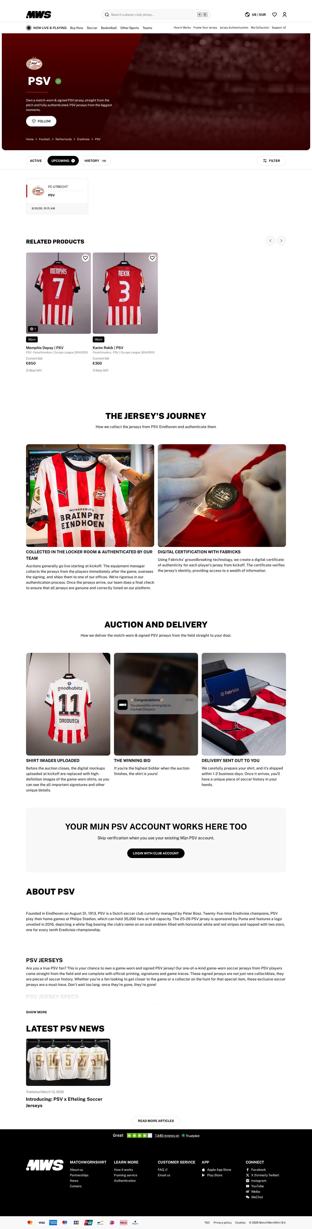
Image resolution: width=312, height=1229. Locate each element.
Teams (147, 28)
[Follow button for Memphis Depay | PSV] (85, 258)
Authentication (125, 1180)
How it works (123, 1169)
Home (30, 139)
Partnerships (79, 1175)
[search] (156, 15)
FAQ (161, 1169)
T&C (207, 1222)
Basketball (109, 28)
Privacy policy (223, 1222)
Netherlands (64, 139)
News (74, 1180)
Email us (164, 1175)
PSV (97, 139)
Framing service (125, 1175)
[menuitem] (255, 15)
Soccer (92, 28)
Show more (36, 1012)
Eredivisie (83, 139)
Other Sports (129, 28)
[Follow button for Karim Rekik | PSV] (152, 258)
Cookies (240, 1222)
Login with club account (156, 853)
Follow (44, 121)
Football (44, 139)
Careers (76, 1186)
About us (76, 1169)
